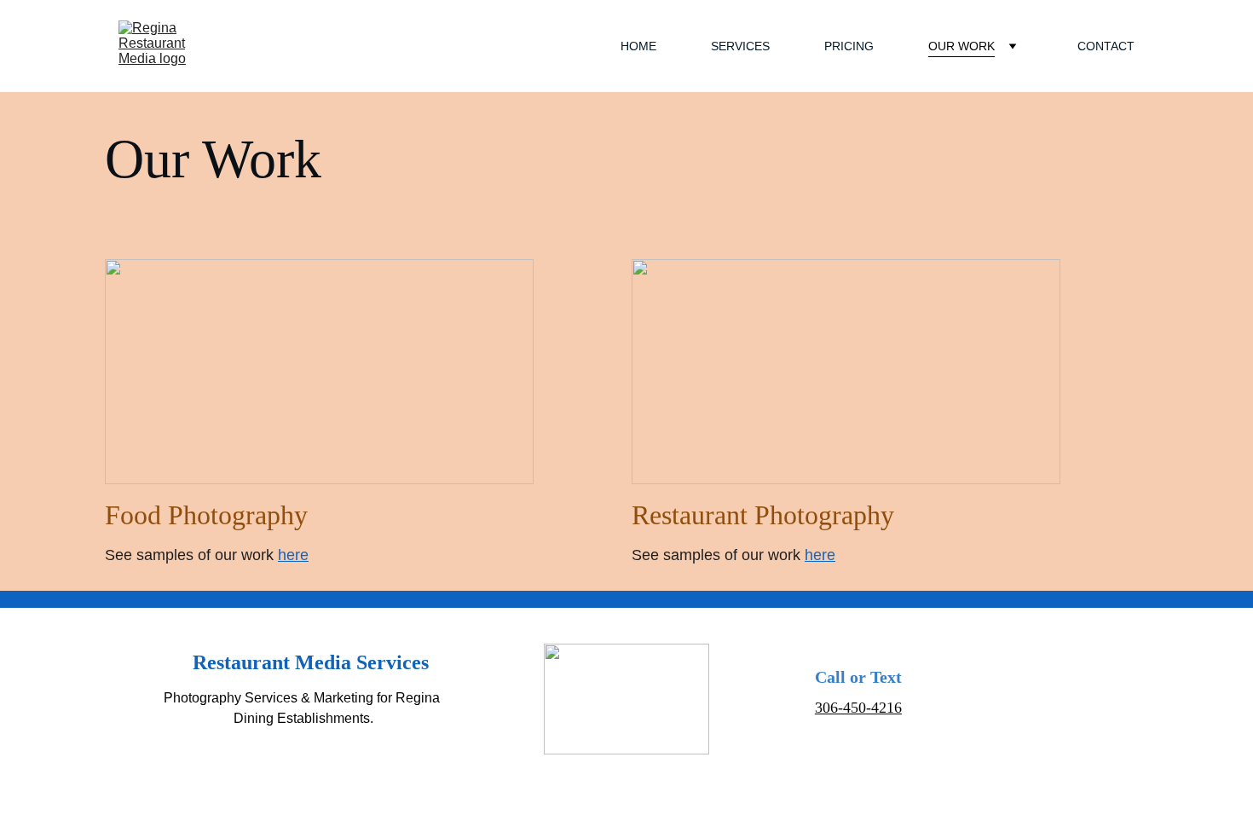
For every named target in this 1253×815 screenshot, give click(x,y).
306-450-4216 (858, 707)
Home (638, 46)
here (293, 555)
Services (740, 46)
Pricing (849, 46)
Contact (1106, 46)
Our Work (961, 46)
